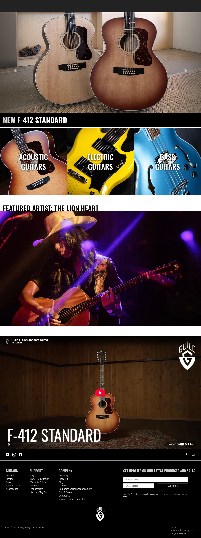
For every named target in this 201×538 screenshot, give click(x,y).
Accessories (12, 489)
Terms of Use (9, 527)
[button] (15, 69)
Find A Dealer (65, 492)
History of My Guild (39, 492)
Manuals (34, 485)
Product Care (36, 489)
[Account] (188, 454)
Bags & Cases (13, 485)
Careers (63, 485)
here (125, 497)
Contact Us (64, 495)
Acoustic (10, 475)
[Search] (195, 454)
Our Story (63, 475)
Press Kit (63, 479)
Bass (8, 482)
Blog (61, 482)
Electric (9, 479)
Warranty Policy (38, 482)
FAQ (32, 475)
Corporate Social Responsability (75, 489)
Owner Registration (39, 479)
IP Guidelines (38, 527)
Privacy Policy (24, 527)
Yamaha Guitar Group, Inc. (72, 499)
